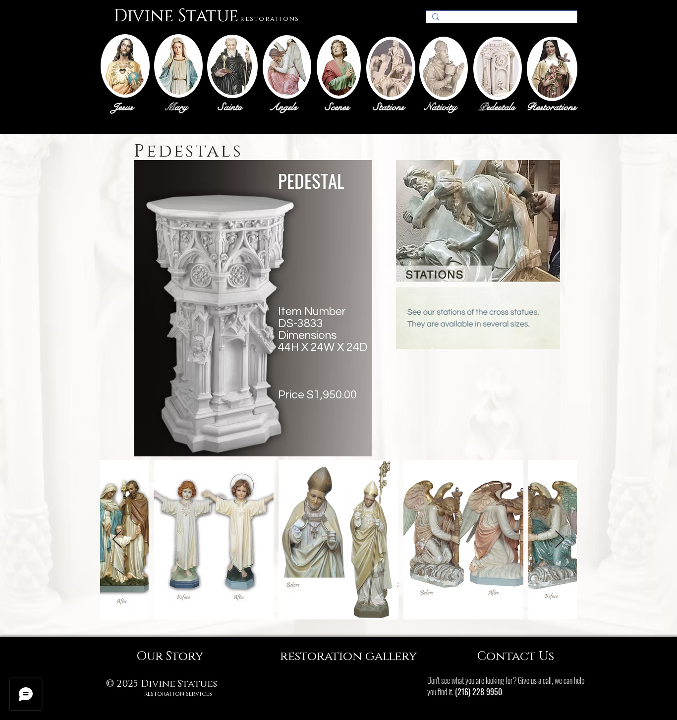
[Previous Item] (117, 540)
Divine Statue (175, 16)
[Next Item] (559, 540)
